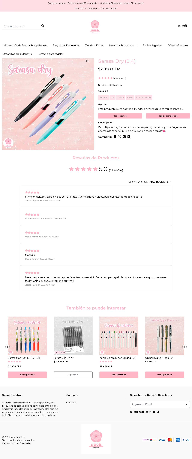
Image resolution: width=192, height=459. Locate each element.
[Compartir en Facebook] (115, 136)
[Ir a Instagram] (150, 412)
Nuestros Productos (121, 45)
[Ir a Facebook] (147, 412)
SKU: (101, 85)
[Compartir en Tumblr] (129, 136)
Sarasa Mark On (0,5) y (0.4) (24, 358)
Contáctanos (120, 116)
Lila (112, 97)
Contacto (71, 402)
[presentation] (7, 347)
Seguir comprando (168, 116)
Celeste (121, 97)
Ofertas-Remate (178, 45)
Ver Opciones (27, 375)
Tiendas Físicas (94, 45)
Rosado (103, 97)
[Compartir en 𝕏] (119, 136)
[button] (150, 182)
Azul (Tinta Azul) (143, 97)
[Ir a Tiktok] (158, 412)
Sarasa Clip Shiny (64, 358)
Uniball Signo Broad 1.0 (159, 358)
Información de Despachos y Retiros (25, 45)
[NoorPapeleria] (96, 26)
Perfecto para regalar (50, 54)
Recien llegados (152, 45)
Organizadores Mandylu (17, 54)
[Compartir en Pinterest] (124, 136)
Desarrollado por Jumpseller (16, 443)
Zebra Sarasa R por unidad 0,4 (117, 358)
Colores (103, 91)
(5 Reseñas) (119, 78)
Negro (129, 97)
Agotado (103, 104)
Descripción (105, 122)
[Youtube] (154, 412)
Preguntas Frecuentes (66, 45)
